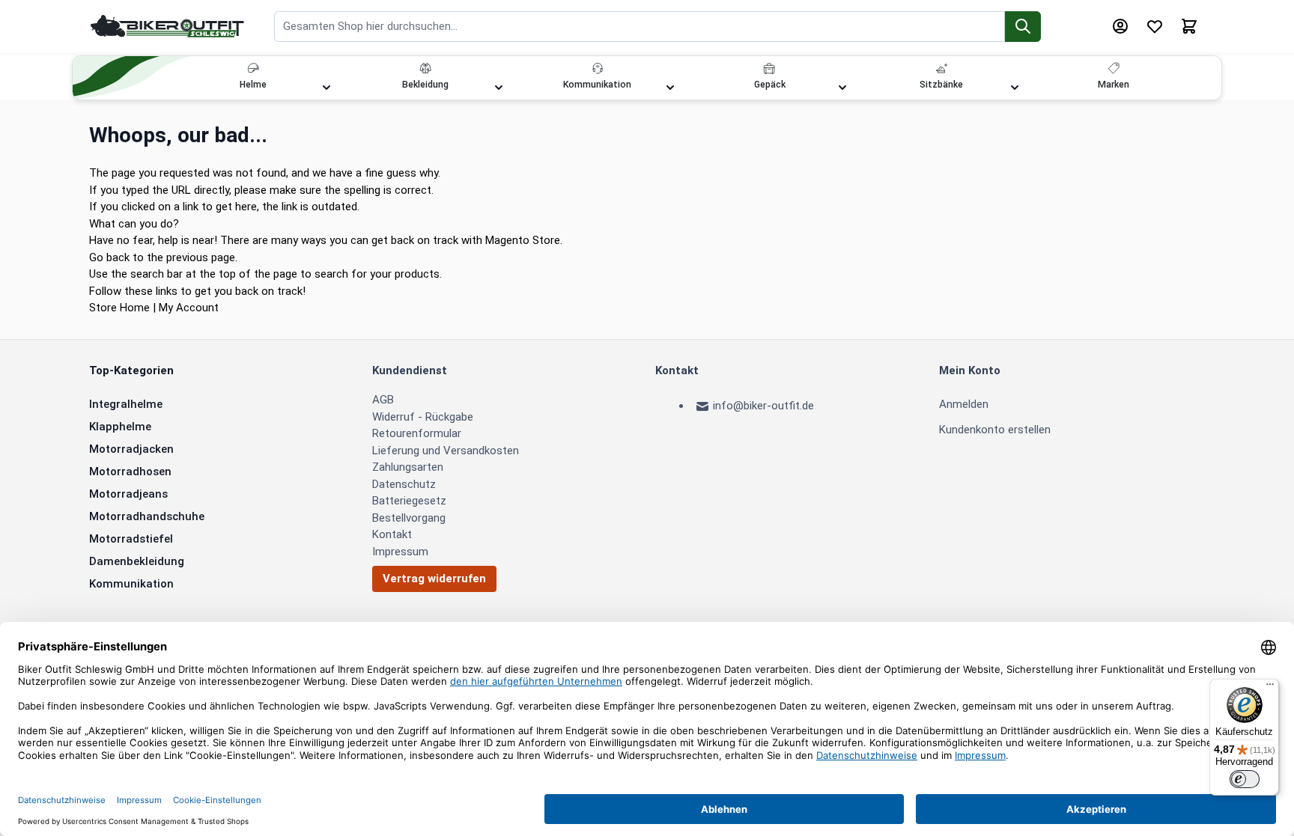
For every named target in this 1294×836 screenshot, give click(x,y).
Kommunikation (131, 584)
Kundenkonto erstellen (995, 429)
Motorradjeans (128, 494)
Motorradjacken (131, 449)
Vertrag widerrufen (434, 578)
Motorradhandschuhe (146, 516)
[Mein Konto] (1120, 26)
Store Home (119, 307)
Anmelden (963, 404)
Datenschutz (404, 484)
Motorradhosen (130, 471)
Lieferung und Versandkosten (445, 450)
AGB (383, 399)
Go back (109, 257)
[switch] (1245, 779)
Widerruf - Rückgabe (422, 417)
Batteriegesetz (409, 500)
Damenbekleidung (136, 561)
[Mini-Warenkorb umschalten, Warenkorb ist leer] (1189, 26)
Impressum (400, 551)
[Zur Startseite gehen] (167, 25)
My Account (189, 307)
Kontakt (392, 534)
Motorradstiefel (131, 539)
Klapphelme (120, 426)
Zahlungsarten (407, 467)
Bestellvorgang (409, 518)
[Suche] (1023, 26)
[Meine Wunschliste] (1154, 26)
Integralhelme (125, 404)
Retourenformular (416, 433)
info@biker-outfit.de (763, 405)
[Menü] (1270, 688)
